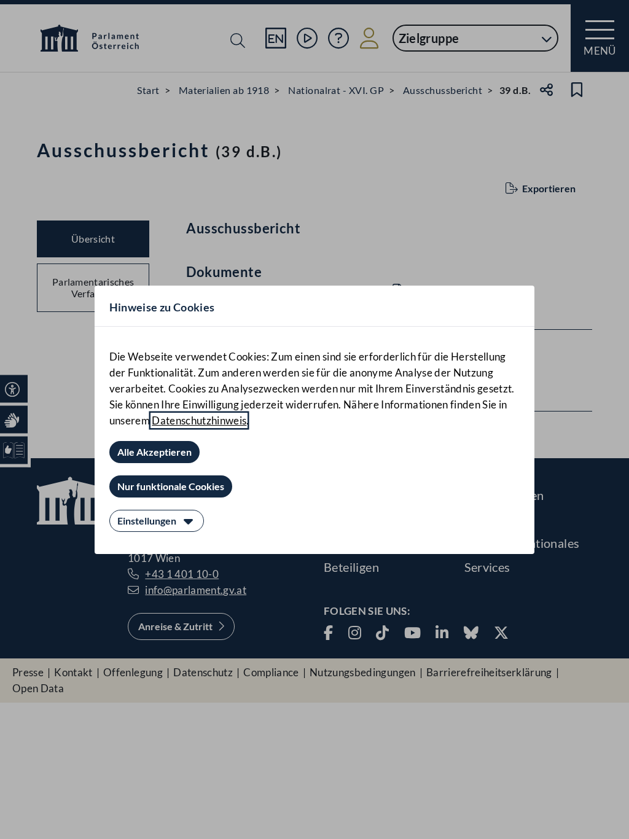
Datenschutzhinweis (199, 420)
